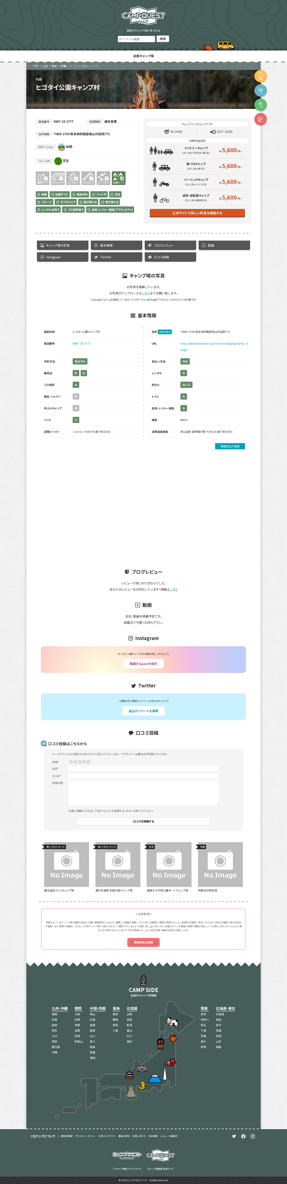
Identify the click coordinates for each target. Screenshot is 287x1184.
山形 (218, 1041)
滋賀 (77, 1030)
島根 (92, 1030)
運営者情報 (66, 1136)
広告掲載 (153, 1136)
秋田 (218, 1036)
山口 (92, 1036)
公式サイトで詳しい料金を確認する (197, 213)
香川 (92, 1041)
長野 (129, 1019)
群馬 (203, 1047)
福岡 (54, 1014)
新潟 (129, 1025)
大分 (54, 1036)
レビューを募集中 (169, 1136)
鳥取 (92, 1025)
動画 (211, 245)
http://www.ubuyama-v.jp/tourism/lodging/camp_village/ (214, 346)
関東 (204, 1008)
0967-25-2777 (82, 343)
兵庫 (77, 1019)
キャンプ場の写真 (58, 245)
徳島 (92, 1047)
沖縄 (54, 1052)
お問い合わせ (139, 1136)
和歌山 (79, 1041)
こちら (146, 293)
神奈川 (205, 1019)
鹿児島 (56, 1047)
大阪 (77, 1014)
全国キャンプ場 (143, 55)
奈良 (77, 1036)
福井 (129, 1041)
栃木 (203, 1041)
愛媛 (92, 1052)
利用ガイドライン (107, 1136)
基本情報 (106, 245)
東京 (203, 1014)
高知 (92, 1058)
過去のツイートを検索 (143, 710)
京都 (77, 1025)
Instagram (53, 257)
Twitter (105, 257)
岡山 (92, 1014)
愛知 (115, 1025)
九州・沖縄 (60, 1008)
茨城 (203, 1036)
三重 (115, 1030)
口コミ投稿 (161, 257)
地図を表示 (165, 331)
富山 (129, 1030)
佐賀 (54, 1019)
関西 (78, 1008)
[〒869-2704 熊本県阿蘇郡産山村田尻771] (260, 105)
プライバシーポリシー (85, 1136)
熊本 (54, 66)
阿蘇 (63, 66)
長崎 (54, 1025)
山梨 (129, 1014)
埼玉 (203, 1025)
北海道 (220, 1014)
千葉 (203, 1030)
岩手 (218, 1025)
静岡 (115, 1019)
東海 (116, 1008)
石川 (129, 1036)
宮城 (218, 1030)
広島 (92, 1019)
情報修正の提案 (230, 446)
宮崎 (54, 1041)
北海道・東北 (225, 1008)
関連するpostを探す (143, 663)
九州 (45, 66)
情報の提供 (124, 1136)
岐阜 (115, 1014)
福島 (218, 1047)
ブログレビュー (164, 245)
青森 (218, 1019)
